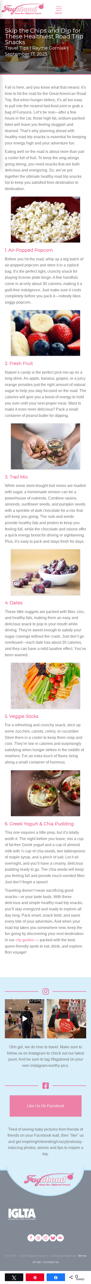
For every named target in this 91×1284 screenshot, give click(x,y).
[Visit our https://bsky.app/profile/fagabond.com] (53, 1237)
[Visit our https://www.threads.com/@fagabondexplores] (38, 1237)
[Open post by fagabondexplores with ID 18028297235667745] (24, 1019)
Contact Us (50, 1262)
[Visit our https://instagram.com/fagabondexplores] (45, 1237)
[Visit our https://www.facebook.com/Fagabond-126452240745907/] (31, 1237)
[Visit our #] (60, 1237)
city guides (25, 940)
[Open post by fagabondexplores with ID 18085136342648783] (66, 1019)
